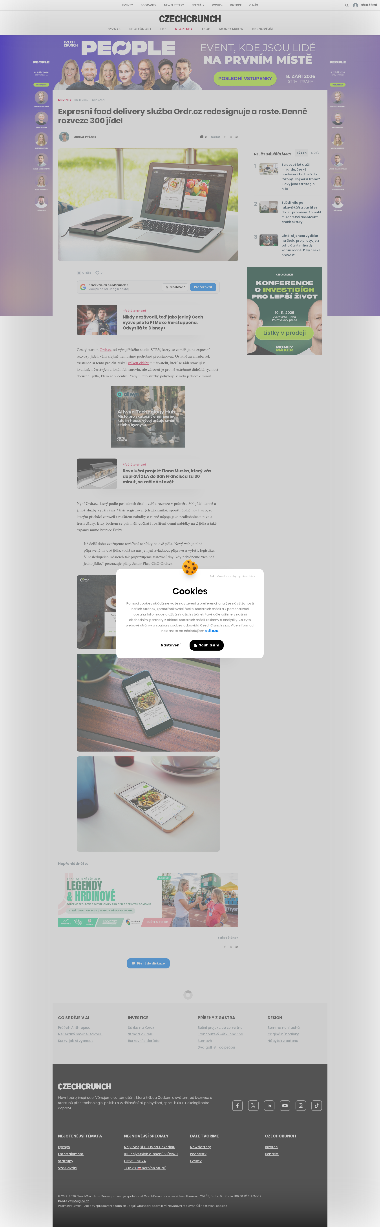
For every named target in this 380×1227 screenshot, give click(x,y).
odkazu (211, 630)
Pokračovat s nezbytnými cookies (232, 576)
